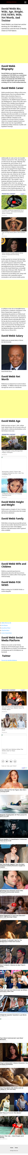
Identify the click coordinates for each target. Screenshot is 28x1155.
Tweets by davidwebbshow (9, 660)
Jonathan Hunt (5, 628)
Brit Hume (4, 625)
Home (11, 1147)
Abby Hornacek (6, 623)
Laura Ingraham (6, 633)
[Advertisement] (14, 49)
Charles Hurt (5, 630)
